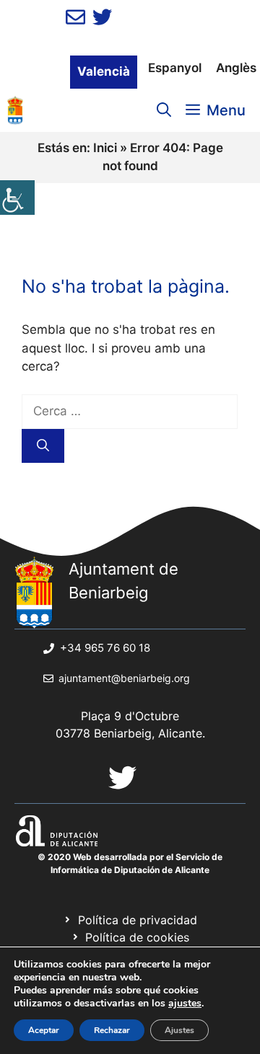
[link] (17, 197)
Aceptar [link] (43, 1030)
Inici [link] (105, 148)
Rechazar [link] (112, 1030)
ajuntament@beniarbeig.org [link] (124, 678)
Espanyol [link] (175, 68)
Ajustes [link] (179, 1030)
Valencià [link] (103, 71)
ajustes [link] (185, 1003)
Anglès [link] (236, 68)
